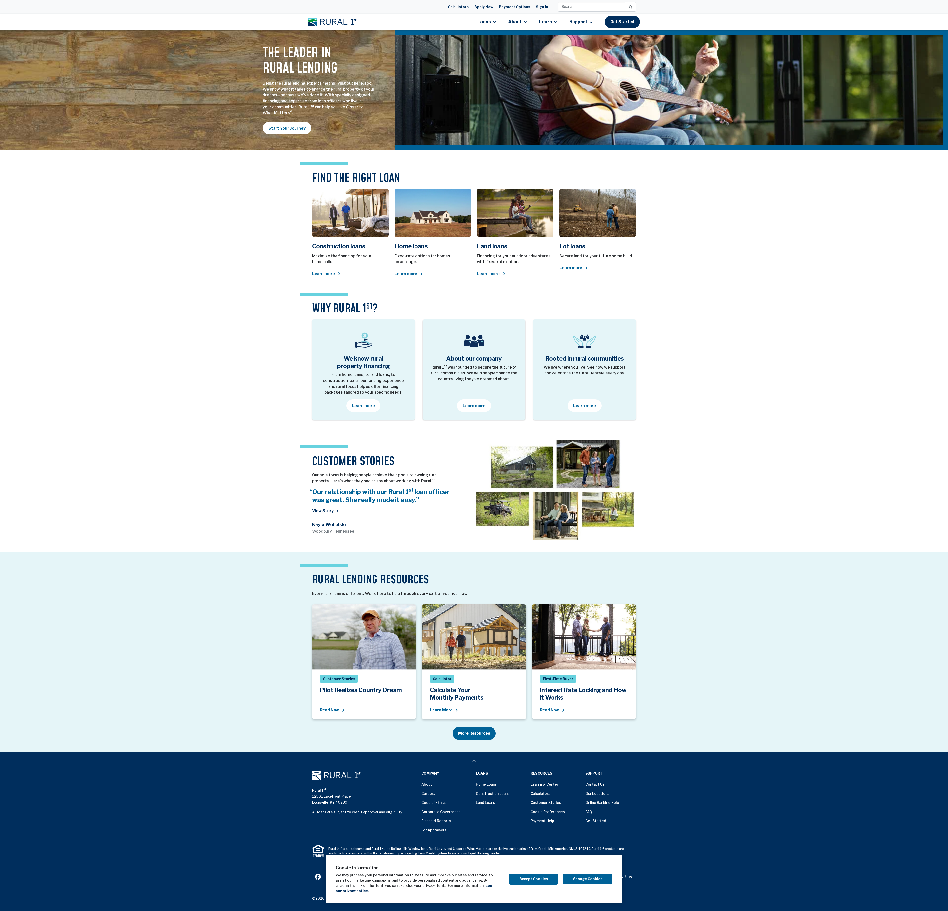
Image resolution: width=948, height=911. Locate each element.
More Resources (474, 733)
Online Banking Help (602, 802)
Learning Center (544, 784)
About (426, 784)
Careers (428, 793)
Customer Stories (546, 802)
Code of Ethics (434, 802)
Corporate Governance (441, 812)
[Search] (630, 7)
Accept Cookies (533, 879)
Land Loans (485, 802)
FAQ (588, 812)
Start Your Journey (287, 128)
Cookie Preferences (548, 812)
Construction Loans (493, 793)
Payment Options (514, 7)
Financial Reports (436, 821)
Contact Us (595, 784)
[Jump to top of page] (474, 760)
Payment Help (542, 821)
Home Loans (486, 784)
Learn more (366, 405)
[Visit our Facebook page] (318, 876)
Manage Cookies (587, 879)
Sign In (542, 7)
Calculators (458, 7)
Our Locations (597, 793)
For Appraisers (434, 830)
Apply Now (483, 7)
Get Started (622, 21)
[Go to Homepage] (364, 775)
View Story (323, 510)
